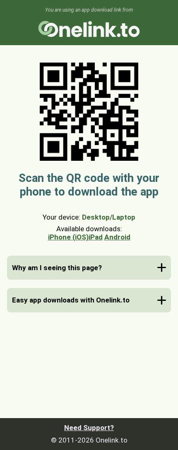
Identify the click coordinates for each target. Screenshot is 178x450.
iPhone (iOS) (68, 237)
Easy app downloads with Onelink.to (71, 300)
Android (117, 237)
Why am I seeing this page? (57, 268)
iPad (96, 237)
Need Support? (89, 427)
